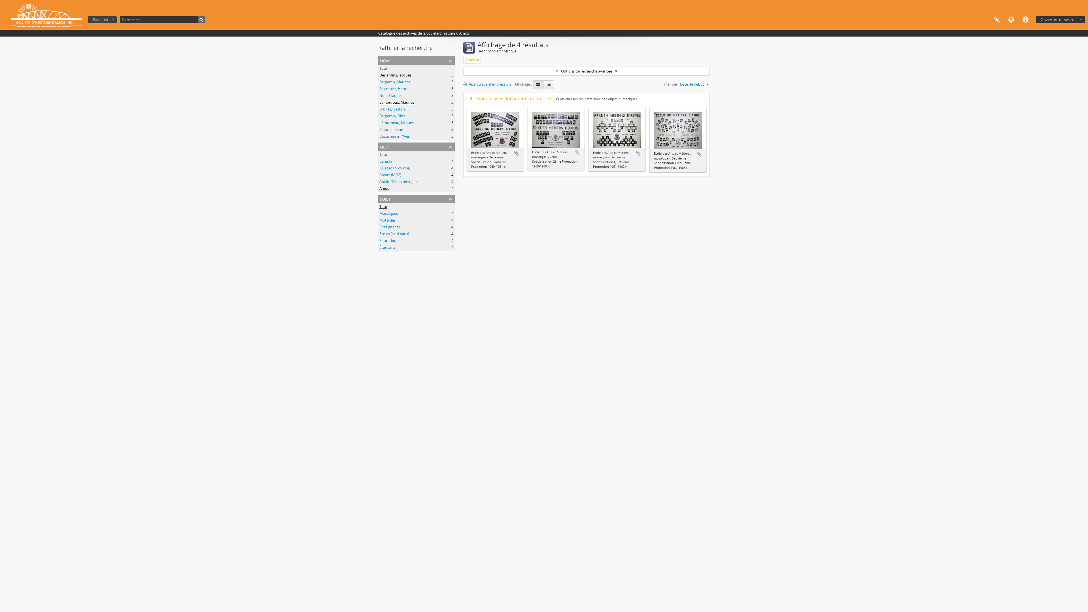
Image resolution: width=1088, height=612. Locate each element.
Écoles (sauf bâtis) (394, 233)
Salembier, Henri (393, 88)
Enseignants (389, 227)
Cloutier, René (391, 129)
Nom (385, 60)
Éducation (387, 240)
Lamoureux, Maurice (396, 102)
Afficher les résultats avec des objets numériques (598, 99)
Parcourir (101, 19)
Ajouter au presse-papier (516, 153)
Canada (385, 161)
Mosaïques (388, 213)
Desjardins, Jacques (395, 75)
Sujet (385, 198)
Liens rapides (1025, 20)
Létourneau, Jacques (396, 122)
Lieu (384, 146)
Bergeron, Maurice (394, 81)
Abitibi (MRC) (390, 174)
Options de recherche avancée (586, 71)
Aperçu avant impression (489, 84)
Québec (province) (394, 168)
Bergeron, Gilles (392, 115)
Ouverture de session (1059, 19)
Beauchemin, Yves (394, 136)
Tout (383, 68)
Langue (1011, 20)
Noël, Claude (390, 95)
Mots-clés (387, 220)
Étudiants (387, 247)
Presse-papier (997, 20)
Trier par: (670, 84)
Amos (384, 188)
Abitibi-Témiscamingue (398, 181)
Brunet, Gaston (392, 109)
